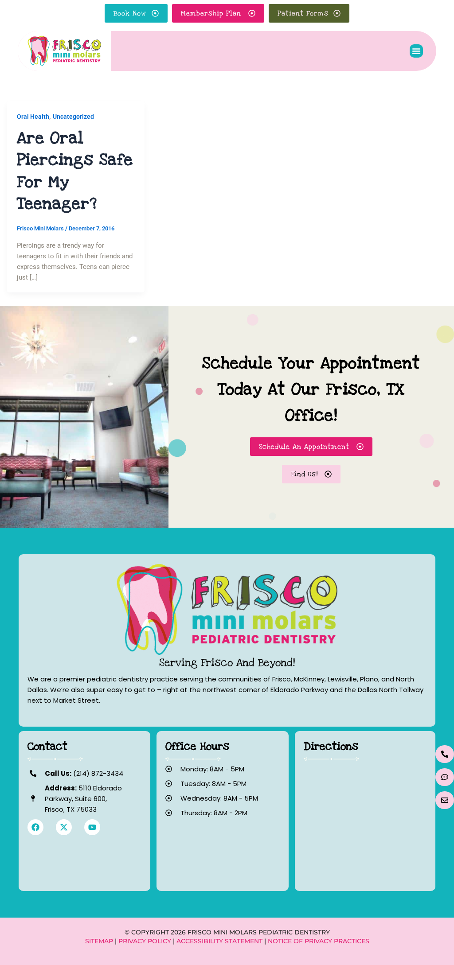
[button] (416, 51)
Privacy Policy (144, 941)
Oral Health (33, 116)
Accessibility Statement (219, 941)
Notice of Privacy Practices (318, 941)
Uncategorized (73, 116)
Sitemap (99, 941)
